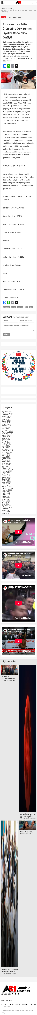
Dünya (24, 1004)
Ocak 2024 (6, 460)
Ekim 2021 (5, 502)
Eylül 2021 (5, 504)
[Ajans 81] (18, 3)
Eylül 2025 (6, 429)
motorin (20, 307)
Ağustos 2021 (7, 506)
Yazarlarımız (29, 1010)
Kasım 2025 (6, 426)
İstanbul (4, 1004)
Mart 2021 (5, 513)
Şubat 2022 (6, 496)
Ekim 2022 (6, 484)
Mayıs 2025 (6, 435)
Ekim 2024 (6, 446)
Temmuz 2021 (7, 507)
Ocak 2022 (6, 498)
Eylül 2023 (6, 466)
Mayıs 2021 (6, 510)
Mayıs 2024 (6, 454)
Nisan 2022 (6, 493)
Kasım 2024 (6, 444)
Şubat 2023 (6, 477)
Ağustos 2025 (7, 430)
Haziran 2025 (7, 433)
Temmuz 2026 (7, 413)
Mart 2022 (6, 495)
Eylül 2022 (6, 485)
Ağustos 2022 (7, 487)
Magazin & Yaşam (8, 1010)
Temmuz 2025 (7, 432)
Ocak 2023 (6, 479)
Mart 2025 (6, 438)
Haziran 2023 (7, 471)
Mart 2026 (6, 419)
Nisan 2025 (6, 437)
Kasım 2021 (6, 501)
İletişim (4, 1013)
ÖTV (26, 307)
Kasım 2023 (6, 463)
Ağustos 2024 (7, 449)
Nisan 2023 (6, 474)
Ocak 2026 (6, 422)
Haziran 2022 (7, 490)
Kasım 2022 (6, 482)
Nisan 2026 (6, 418)
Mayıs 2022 (6, 491)
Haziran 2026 (7, 415)
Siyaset (18, 1004)
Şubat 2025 (6, 440)
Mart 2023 (6, 476)
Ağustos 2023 (7, 468)
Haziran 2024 (7, 452)
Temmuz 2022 (7, 488)
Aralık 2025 (6, 424)
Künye (22, 1010)
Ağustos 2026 (7, 412)
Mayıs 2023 (6, 473)
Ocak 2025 (6, 441)
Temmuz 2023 (7, 469)
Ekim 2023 (6, 465)
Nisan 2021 (6, 512)
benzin (13, 307)
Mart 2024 (6, 457)
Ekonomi (33, 1004)
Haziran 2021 (7, 509)
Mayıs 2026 (6, 416)
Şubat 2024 (6, 459)
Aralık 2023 (6, 462)
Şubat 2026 (6, 421)
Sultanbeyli (6, 1006)
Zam (31, 307)
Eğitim (17, 1010)
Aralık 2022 (6, 480)
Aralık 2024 (6, 443)
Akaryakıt (6, 307)
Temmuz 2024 (7, 451)
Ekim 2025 (6, 427)
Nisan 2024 (6, 455)
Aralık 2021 (6, 499)
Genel (3, 17)
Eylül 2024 (6, 448)
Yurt (28, 1004)
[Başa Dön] (34, 1012)
